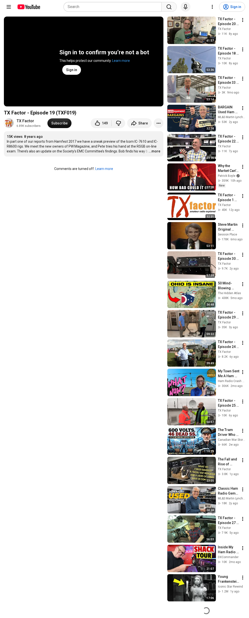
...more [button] (154, 151)
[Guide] (9, 7)
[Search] (169, 7)
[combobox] (114, 7)
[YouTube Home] (29, 7)
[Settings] (212, 7)
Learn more (121, 61)
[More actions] (158, 123)
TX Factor (25, 121)
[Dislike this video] (118, 123)
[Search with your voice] (185, 7)
